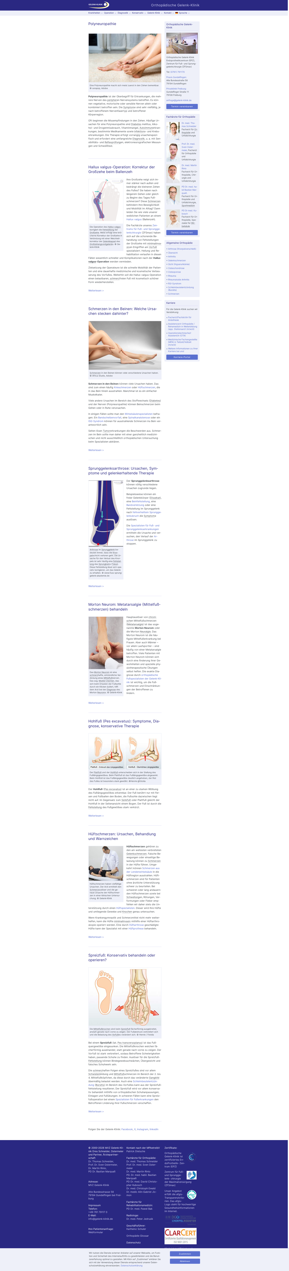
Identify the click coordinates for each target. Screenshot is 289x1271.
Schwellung (132, 897)
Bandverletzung (135, 504)
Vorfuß (153, 247)
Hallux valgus (114, 227)
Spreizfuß (125, 1029)
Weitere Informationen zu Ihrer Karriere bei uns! (183, 349)
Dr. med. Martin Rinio (138, 1171)
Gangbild (154, 1077)
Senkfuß (126, 799)
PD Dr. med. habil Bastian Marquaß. (189, 189)
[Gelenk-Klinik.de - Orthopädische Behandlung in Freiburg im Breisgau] (98, 5)
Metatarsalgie (135, 624)
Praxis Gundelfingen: (176, 77)
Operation (109, 12)
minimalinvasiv (122, 921)
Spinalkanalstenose (139, 417)
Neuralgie (145, 631)
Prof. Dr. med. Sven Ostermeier (188, 147)
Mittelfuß (108, 678)
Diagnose (111, 689)
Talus (114, 564)
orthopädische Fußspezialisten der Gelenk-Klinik (144, 678)
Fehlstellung (108, 229)
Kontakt (167, 12)
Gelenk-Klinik (153, 12)
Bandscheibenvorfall (109, 417)
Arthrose (94, 549)
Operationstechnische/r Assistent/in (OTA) (179, 334)
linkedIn (154, 1129)
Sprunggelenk (108, 549)
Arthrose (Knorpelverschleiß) (182, 249)
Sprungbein (104, 564)
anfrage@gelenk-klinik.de (178, 100)
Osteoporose (174, 272)
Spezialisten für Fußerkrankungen (135, 1099)
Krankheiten (94, 12)
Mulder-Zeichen (106, 681)
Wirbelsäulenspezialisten (139, 413)
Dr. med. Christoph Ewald (140, 1188)
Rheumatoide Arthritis (178, 279)
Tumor (106, 430)
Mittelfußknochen (101, 1029)
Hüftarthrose (136, 924)
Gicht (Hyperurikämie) (179, 264)
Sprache (183, 12)
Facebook (127, 1129)
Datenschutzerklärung (132, 1265)
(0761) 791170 (177, 72)
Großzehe (94, 232)
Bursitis (100, 1084)
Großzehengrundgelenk (101, 244)
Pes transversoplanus (130, 1042)
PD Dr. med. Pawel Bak (139, 1208)
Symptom (128, 107)
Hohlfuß (114, 772)
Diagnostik (123, 12)
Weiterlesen (125, 290)
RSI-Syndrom (174, 283)
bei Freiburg (104, 1195)
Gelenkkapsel (109, 241)
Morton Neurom (101, 672)
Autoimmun (146, 127)
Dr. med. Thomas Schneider (142, 1161)
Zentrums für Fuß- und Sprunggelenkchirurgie (143, 229)
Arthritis (172, 256)
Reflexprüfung (113, 142)
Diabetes (136, 124)
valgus (92, 261)
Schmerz (94, 890)
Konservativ (137, 12)
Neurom (101, 692)
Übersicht (173, 252)
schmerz (115, 278)
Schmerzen (154, 201)
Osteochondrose (176, 268)
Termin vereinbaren (182, 106)
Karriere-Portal (182, 357)
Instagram (142, 1129)
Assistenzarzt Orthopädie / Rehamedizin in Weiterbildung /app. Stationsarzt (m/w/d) (182, 326)
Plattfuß (97, 772)
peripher (112, 100)
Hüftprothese (136, 928)
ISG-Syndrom (96, 421)
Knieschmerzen (122, 387)
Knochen (127, 911)
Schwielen (94, 1074)
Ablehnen (185, 1261)
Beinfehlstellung (141, 501)
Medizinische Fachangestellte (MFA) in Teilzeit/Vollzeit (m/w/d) (182, 342)
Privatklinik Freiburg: (176, 88)
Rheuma (172, 276)
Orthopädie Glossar (137, 1235)
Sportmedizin (188, 205)
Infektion (139, 131)
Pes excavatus (112, 789)
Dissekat (155, 497)
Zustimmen (185, 1254)
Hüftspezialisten (125, 907)
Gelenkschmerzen (136, 853)
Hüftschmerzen (146, 387)
